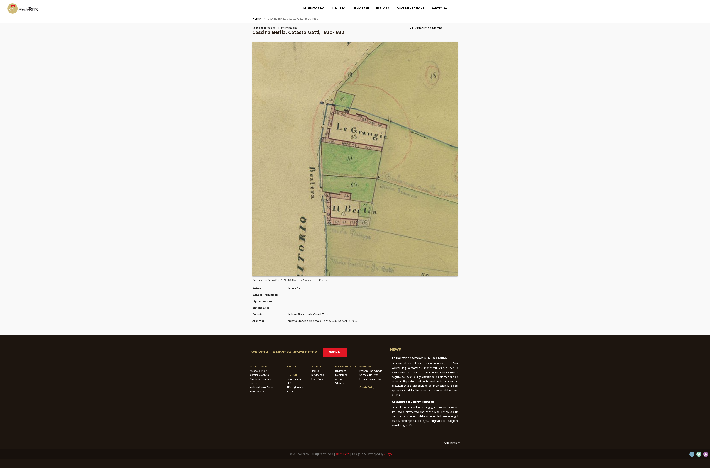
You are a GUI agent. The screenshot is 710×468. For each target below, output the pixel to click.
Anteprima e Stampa (428, 28)
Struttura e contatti (260, 379)
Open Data (317, 379)
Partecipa (439, 8)
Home (256, 18)
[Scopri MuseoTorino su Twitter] (698, 454)
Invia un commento (370, 379)
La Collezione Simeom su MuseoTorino (419, 358)
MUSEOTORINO (258, 366)
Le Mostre (361, 8)
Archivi (339, 379)
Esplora (382, 8)
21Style (388, 454)
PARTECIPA (365, 366)
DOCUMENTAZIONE (345, 366)
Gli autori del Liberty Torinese (413, 401)
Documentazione (410, 8)
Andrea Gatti (295, 288)
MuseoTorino (314, 8)
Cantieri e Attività (259, 375)
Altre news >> (452, 443)
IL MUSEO (292, 366)
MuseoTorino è (258, 370)
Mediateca (341, 375)
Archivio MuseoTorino (262, 387)
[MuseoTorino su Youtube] (705, 454)
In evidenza (317, 375)
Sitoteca (339, 383)
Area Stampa (257, 391)
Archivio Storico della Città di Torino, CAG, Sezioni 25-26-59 (323, 321)
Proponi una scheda (370, 370)
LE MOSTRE (293, 375)
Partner (254, 383)
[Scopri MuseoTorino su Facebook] (691, 454)
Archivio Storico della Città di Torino (309, 314)
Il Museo (338, 8)
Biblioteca (340, 370)
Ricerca (315, 370)
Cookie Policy (366, 387)
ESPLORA (316, 366)
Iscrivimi (334, 352)
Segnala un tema (368, 375)
